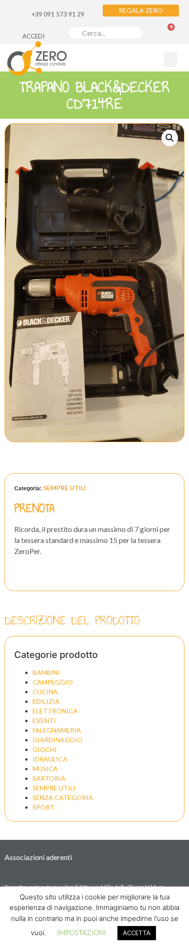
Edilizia (46, 701)
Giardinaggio (58, 740)
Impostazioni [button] (81, 932)
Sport (44, 807)
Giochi (45, 749)
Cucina (45, 692)
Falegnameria (57, 730)
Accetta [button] (136, 933)
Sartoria (49, 778)
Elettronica (55, 711)
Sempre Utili (64, 488)
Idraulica (50, 759)
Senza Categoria (63, 797)
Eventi (44, 720)
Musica (45, 769)
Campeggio (53, 682)
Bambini (46, 672)
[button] (170, 59)
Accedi (33, 36)
